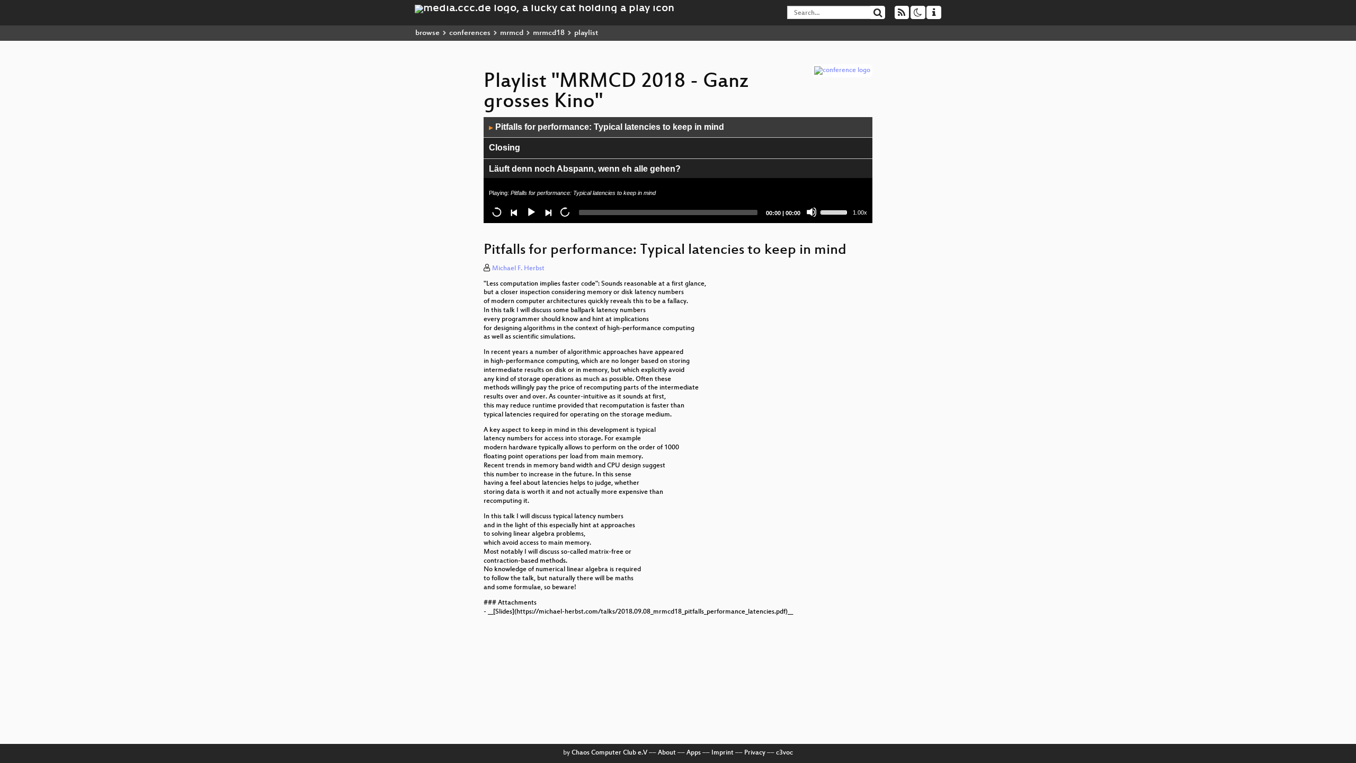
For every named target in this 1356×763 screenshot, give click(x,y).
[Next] (547, 212)
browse (427, 33)
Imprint (722, 753)
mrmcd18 (549, 33)
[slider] (835, 211)
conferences (469, 33)
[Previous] (514, 212)
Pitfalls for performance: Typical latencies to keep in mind (606, 126)
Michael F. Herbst (518, 268)
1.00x (860, 212)
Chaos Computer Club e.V (609, 753)
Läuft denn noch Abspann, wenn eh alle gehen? (585, 168)
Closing (504, 147)
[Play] (531, 212)
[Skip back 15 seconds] (497, 212)
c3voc (784, 753)
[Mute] (811, 212)
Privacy (754, 753)
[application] (678, 170)
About (667, 753)
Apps (693, 753)
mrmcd (511, 33)
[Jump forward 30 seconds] (564, 212)
